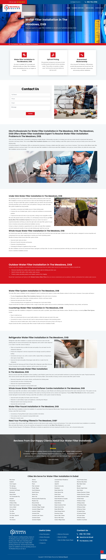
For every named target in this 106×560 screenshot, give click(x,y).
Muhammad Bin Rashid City (39, 498)
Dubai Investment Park (60, 505)
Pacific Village (35, 488)
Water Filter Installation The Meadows (28, 44)
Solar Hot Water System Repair (65, 540)
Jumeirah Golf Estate (15, 490)
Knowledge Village (36, 505)
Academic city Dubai (82, 519)
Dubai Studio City (59, 490)
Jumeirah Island (36, 517)
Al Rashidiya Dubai (81, 505)
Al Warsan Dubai (81, 500)
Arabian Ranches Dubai (83, 496)
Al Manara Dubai (81, 507)
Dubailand (57, 488)
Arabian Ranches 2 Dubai (83, 494)
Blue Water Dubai (81, 483)
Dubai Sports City (59, 492)
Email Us (78, 2)
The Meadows (14, 44)
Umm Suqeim (13, 483)
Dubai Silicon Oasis (59, 496)
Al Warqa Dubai (81, 502)
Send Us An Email (86, 537)
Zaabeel (12, 481)
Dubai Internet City (59, 507)
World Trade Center (14, 505)
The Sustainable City (15, 496)
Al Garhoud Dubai (81, 513)
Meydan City (35, 500)
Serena (34, 479)
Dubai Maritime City (59, 500)
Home (68, 8)
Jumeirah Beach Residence (61, 479)
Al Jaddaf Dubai (81, 511)
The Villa (12, 511)
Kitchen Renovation (45, 537)
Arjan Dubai (80, 490)
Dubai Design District (60, 511)
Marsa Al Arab (35, 502)
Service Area (90, 8)
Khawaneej (12, 500)
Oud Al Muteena (36, 490)
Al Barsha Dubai (81, 517)
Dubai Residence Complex (61, 498)
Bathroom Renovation (63, 534)
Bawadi (79, 486)
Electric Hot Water (62, 537)
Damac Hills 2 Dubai (59, 515)
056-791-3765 (92, 2)
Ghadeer (12, 498)
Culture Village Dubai (60, 519)
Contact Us (99, 8)
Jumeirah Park (35, 513)
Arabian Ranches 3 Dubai (83, 492)
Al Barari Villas (13, 502)
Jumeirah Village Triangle (38, 507)
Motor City (34, 496)
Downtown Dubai (59, 513)
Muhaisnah (12, 492)
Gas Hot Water (43, 540)
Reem (33, 483)
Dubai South (58, 494)
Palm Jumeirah (35, 486)
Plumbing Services (77, 8)
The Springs (13, 486)
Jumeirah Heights (36, 519)
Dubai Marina (58, 502)
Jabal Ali (57, 483)
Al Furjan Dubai (81, 515)
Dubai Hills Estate (59, 509)
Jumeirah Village (36, 511)
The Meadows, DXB (86, 541)
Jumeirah (57, 481)
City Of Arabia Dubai (82, 479)
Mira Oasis (12, 479)
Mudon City (35, 494)
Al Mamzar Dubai (81, 509)
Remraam (34, 481)
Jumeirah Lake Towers (37, 515)
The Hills (12, 517)
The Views (12, 513)
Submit (30, 113)
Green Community (59, 486)
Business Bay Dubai (82, 481)
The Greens (12, 519)
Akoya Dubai (13, 494)
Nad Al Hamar (35, 492)
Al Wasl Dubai (80, 498)
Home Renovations (45, 534)
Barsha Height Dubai (82, 488)
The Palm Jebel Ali (14, 515)
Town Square (13, 509)
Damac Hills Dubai (59, 517)
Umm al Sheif (13, 507)
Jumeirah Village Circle (37, 509)
